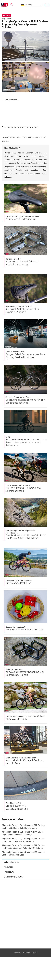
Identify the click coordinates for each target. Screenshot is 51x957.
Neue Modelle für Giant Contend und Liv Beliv (24, 761)
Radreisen (38, 137)
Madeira (20, 137)
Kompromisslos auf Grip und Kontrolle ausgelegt (22, 262)
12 (27, 127)
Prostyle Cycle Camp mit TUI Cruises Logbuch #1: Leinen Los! (23, 853)
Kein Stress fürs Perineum (22, 218)
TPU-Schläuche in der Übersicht (24, 628)
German (28, 5)
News (25, 137)
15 (35, 127)
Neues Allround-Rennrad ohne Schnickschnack (23, 488)
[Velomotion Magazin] (5, 5)
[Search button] (11, 4)
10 (22, 127)
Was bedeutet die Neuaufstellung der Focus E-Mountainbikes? (26, 535)
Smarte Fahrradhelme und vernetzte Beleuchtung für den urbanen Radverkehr (26, 441)
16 (37, 127)
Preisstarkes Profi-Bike (19, 581)
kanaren (13, 137)
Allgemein (6, 15)
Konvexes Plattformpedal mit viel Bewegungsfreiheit (25, 672)
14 (32, 127)
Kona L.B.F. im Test (25, 717)
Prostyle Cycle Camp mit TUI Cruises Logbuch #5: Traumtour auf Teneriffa (23, 840)
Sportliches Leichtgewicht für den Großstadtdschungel (25, 400)
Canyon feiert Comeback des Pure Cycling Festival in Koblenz (25, 355)
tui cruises (5, 141)
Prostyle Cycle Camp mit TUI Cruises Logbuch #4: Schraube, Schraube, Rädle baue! (23, 846)
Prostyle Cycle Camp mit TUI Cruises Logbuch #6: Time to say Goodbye (23, 833)
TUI (44, 137)
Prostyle (31, 137)
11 (25, 127)
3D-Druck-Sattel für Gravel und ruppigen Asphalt (23, 309)
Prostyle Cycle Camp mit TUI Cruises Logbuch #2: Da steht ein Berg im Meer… (23, 826)
